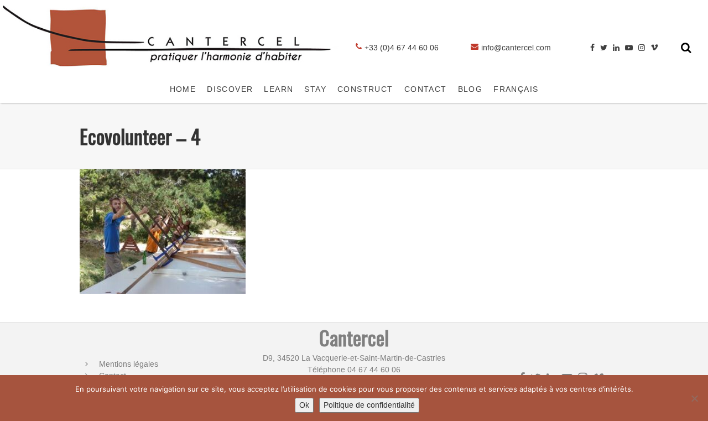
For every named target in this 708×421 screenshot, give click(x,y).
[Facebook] (592, 48)
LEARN (278, 89)
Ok (304, 405)
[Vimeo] (654, 48)
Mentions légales (128, 364)
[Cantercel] (170, 70)
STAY (315, 89)
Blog (470, 89)
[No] (694, 398)
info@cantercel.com (516, 48)
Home (183, 89)
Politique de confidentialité (369, 405)
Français (515, 89)
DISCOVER (230, 89)
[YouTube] (629, 48)
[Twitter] (603, 48)
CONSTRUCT (365, 89)
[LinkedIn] (616, 48)
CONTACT (425, 89)
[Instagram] (641, 48)
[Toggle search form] (686, 47)
